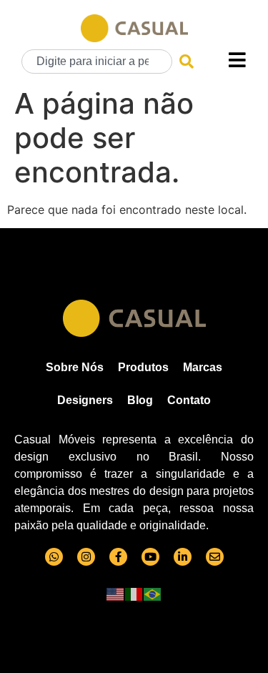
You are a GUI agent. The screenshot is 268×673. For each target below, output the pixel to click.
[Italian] (134, 593)
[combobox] (96, 61)
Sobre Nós (75, 367)
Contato (189, 400)
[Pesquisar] (186, 61)
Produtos (143, 367)
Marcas (202, 367)
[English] (115, 593)
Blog (140, 400)
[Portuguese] (153, 593)
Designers (85, 400)
